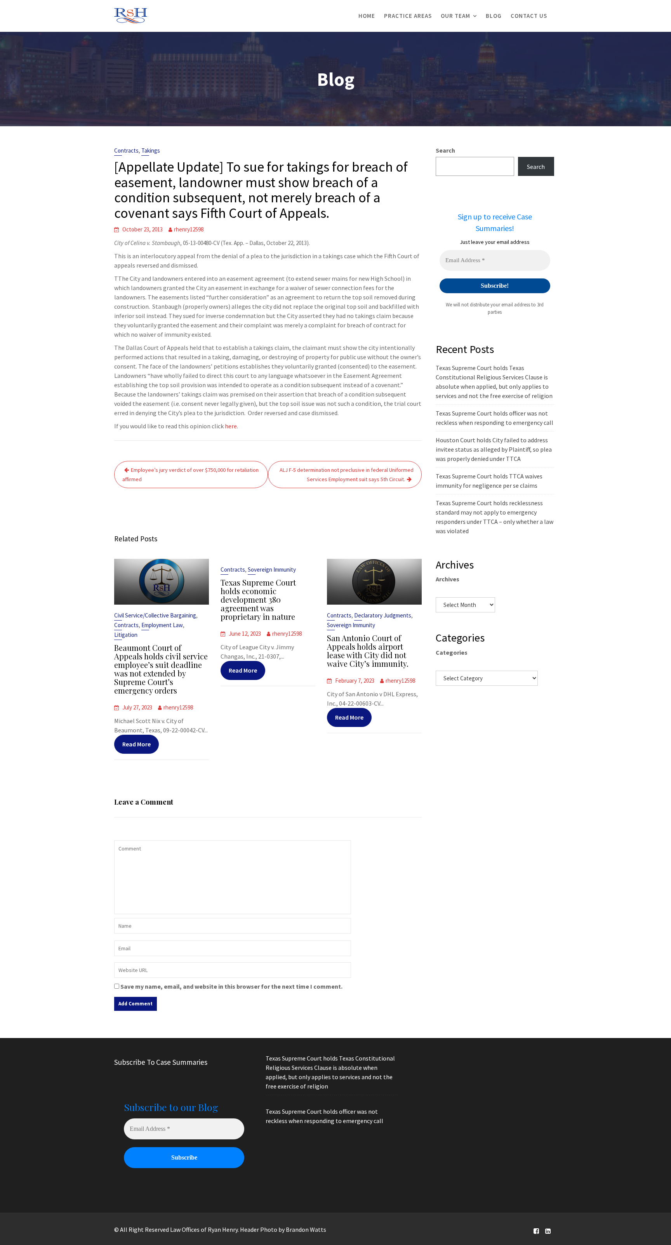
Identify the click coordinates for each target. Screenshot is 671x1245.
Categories (452, 652)
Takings (150, 150)
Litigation (125, 634)
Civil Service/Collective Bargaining (155, 615)
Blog (494, 15)
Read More (136, 744)
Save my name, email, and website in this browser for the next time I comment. (231, 986)
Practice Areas (408, 15)
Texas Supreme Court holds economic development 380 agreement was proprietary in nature (258, 599)
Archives (447, 579)
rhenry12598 (188, 229)
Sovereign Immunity (272, 569)
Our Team (455, 15)
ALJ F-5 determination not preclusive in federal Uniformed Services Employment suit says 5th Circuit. (347, 474)
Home (366, 15)
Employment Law (162, 625)
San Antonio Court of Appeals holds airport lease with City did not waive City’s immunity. (368, 651)
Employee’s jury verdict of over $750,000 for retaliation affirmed (190, 474)
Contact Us (529, 15)
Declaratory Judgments (382, 615)
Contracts (126, 150)
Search (445, 150)
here (231, 426)
